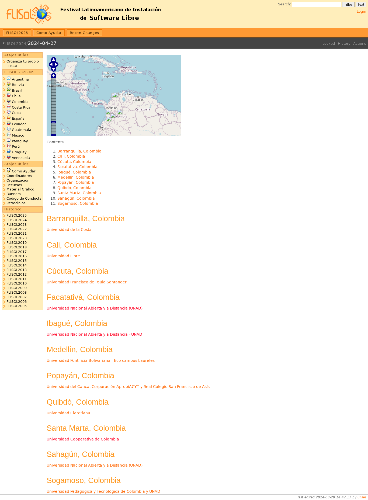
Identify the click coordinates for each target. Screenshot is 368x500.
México (18, 135)
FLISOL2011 (16, 279)
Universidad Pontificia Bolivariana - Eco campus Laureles (101, 360)
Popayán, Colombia (75, 182)
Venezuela (21, 158)
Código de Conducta (23, 198)
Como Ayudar (49, 33)
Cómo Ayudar (23, 171)
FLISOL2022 (16, 229)
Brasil (17, 90)
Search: (284, 4)
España (18, 118)
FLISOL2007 (16, 297)
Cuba (16, 113)
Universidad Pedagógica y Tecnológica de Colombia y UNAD (103, 491)
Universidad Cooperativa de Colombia (83, 439)
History (344, 43)
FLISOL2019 (16, 243)
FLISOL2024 (14, 43)
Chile (16, 96)
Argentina (20, 79)
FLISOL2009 (16, 288)
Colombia (20, 102)
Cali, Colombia (71, 156)
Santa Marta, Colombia (79, 193)
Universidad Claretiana (68, 413)
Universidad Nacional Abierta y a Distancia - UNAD (94, 334)
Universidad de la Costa (69, 229)
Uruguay (19, 152)
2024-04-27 (42, 43)
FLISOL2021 (16, 233)
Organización (17, 180)
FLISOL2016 (16, 256)
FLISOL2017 (16, 252)
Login (361, 11)
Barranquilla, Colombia (79, 151)
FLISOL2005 (16, 306)
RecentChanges (84, 33)
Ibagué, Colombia (74, 172)
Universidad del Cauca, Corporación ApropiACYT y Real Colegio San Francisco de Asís (128, 386)
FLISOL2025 (16, 215)
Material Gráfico (20, 189)
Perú (16, 146)
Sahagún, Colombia (76, 198)
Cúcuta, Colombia (74, 161)
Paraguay (20, 141)
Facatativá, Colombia (77, 167)
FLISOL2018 (16, 247)
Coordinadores (19, 176)
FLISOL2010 (16, 283)
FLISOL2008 (16, 292)
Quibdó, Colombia (74, 188)
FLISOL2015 (16, 261)
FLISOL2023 (16, 225)
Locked (328, 43)
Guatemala (21, 130)
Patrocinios (16, 203)
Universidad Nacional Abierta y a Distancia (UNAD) (95, 308)
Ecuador (19, 124)
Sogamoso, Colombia (77, 203)
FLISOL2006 (16, 302)
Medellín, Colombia (75, 177)
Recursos (14, 185)
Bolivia (18, 85)
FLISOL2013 (16, 270)
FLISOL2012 (16, 274)
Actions (359, 43)
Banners (13, 194)
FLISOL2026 (17, 33)
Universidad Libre (63, 256)
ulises (361, 497)
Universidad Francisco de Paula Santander (87, 282)
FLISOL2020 (16, 238)
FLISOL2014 (16, 265)
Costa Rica (21, 107)
